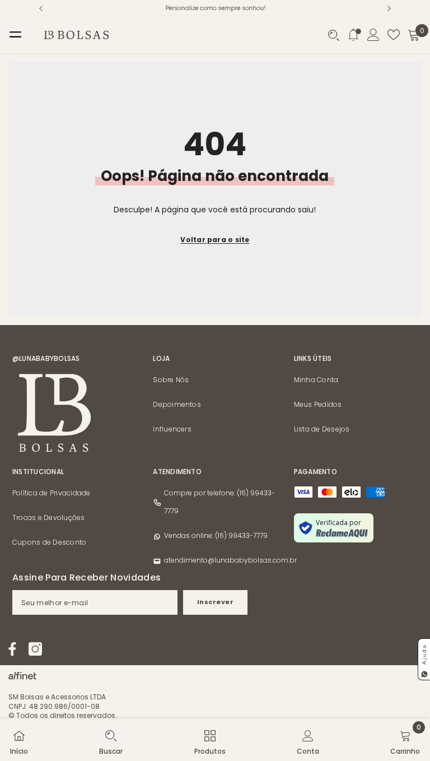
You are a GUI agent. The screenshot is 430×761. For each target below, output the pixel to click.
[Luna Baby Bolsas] (22, 673)
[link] (111, 740)
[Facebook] (12, 649)
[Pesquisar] (333, 35)
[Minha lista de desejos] (393, 35)
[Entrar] (373, 35)
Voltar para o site (214, 239)
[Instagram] (35, 649)
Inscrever (215, 601)
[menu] (15, 35)
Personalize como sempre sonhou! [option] (215, 8)
